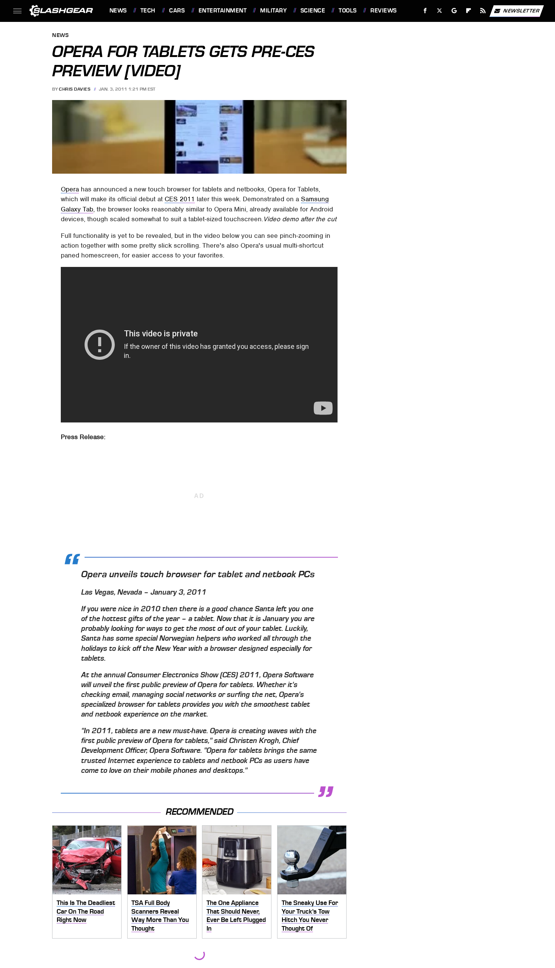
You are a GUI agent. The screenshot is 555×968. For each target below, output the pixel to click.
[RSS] (482, 11)
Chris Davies (74, 89)
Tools (347, 10)
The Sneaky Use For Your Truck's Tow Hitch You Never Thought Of (310, 915)
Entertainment (223, 10)
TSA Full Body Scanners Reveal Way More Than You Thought (160, 915)
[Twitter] (439, 11)
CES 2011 (180, 199)
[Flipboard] (468, 11)
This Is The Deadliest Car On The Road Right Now (86, 911)
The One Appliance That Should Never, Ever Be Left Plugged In (236, 915)
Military (273, 10)
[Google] (454, 11)
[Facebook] (425, 11)
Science (313, 10)
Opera (70, 189)
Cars (177, 10)
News (117, 10)
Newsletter (521, 10)
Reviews (383, 10)
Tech (148, 10)
